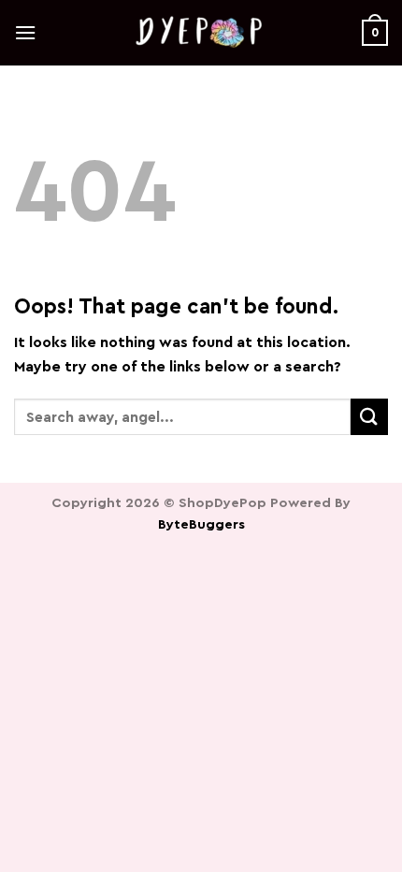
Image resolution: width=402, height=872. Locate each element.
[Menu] (25, 32)
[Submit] (369, 417)
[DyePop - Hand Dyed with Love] (201, 32)
